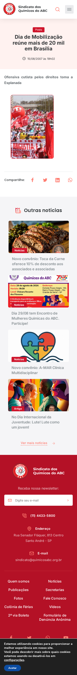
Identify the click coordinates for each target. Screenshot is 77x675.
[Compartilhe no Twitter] (45, 180)
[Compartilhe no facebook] (32, 180)
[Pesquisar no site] (57, 9)
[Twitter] (31, 638)
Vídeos (55, 607)
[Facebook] (13, 638)
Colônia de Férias (18, 607)
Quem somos (19, 581)
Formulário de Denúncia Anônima (55, 617)
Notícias (55, 581)
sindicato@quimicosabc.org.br (38, 560)
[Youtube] (65, 638)
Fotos (18, 598)
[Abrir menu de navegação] (69, 9)
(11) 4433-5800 (42, 516)
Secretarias (55, 590)
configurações (14, 660)
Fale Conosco (54, 598)
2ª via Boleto (18, 615)
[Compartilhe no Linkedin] (57, 180)
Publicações (18, 590)
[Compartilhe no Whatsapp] (70, 180)
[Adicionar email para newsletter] (68, 500)
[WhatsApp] (49, 638)
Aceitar (12, 668)
